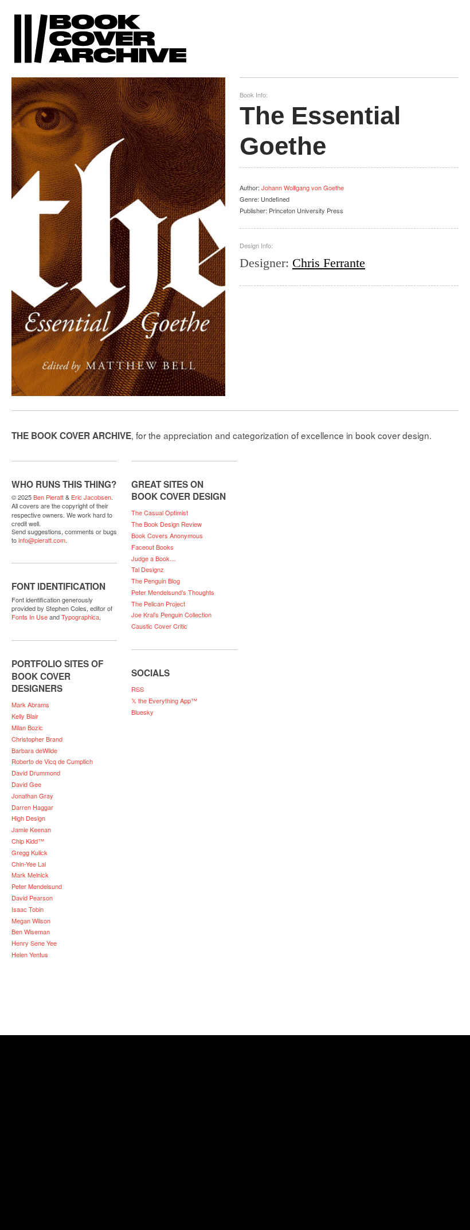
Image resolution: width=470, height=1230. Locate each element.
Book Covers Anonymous (167, 535)
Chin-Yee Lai (28, 863)
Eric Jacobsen (91, 497)
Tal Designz (147, 569)
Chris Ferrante (328, 263)
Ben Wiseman (30, 931)
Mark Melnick (30, 874)
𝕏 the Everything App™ (164, 700)
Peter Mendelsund (36, 886)
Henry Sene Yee (34, 942)
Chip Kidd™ (27, 840)
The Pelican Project (158, 603)
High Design (28, 817)
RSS (137, 689)
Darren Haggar (32, 807)
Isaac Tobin (27, 909)
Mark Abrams (30, 704)
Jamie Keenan (31, 829)
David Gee (26, 784)
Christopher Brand (36, 738)
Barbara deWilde (34, 750)
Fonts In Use (29, 616)
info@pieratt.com (41, 540)
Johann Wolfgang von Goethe (302, 187)
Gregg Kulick (29, 852)
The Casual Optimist (159, 512)
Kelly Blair (24, 715)
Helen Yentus (29, 954)
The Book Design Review (166, 523)
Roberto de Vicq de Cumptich (52, 761)
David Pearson (32, 897)
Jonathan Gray (32, 795)
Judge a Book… (153, 558)
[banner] (235, 33)
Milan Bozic (27, 727)
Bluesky (142, 711)
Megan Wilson (30, 920)
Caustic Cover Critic (159, 625)
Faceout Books (152, 546)
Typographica (80, 616)
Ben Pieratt (48, 497)
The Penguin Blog (155, 580)
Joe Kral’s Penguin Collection (171, 614)
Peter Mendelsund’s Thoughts (172, 592)
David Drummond (35, 772)
